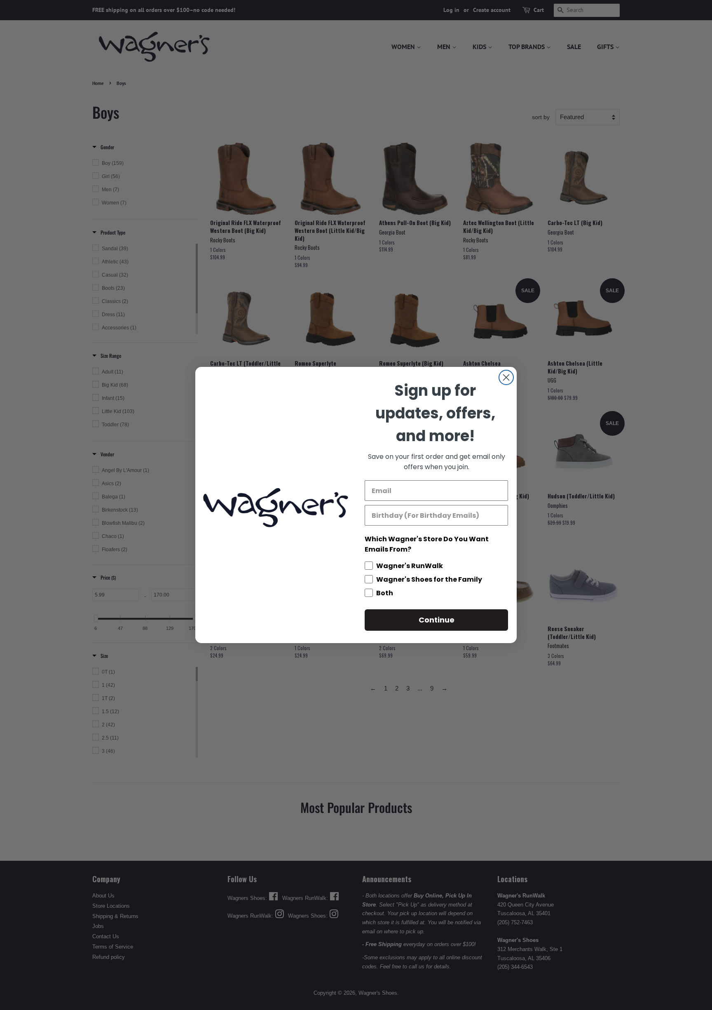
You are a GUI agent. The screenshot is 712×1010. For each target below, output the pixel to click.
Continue (436, 620)
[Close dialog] (506, 377)
